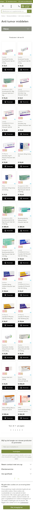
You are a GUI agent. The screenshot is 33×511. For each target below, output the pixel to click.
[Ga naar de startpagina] (11, 6)
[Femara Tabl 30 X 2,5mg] (8, 369)
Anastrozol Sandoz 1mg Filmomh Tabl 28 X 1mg (8, 61)
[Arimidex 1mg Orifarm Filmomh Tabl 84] (24, 113)
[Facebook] (14, 478)
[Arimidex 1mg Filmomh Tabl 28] (24, 81)
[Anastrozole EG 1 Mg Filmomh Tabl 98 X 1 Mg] (8, 81)
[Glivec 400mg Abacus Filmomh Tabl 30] (8, 399)
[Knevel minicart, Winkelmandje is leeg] (22, 6)
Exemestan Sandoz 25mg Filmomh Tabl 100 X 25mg (8, 349)
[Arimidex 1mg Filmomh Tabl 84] (8, 113)
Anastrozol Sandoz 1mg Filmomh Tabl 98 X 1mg (24, 61)
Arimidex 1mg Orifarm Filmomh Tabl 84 (24, 125)
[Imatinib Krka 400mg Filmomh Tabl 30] (24, 399)
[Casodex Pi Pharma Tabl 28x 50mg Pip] (8, 306)
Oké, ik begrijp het (17, 507)
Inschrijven (16, 451)
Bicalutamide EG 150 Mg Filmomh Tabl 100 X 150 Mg (8, 222)
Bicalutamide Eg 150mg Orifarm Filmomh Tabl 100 (23, 220)
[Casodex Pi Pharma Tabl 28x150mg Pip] (24, 306)
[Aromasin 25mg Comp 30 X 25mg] (8, 177)
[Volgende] (22, 430)
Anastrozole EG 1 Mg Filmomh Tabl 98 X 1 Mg (8, 93)
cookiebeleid (24, 502)
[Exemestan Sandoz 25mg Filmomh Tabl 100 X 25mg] (8, 336)
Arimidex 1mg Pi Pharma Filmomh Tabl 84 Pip (8, 157)
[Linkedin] (18, 478)
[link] (11, 430)
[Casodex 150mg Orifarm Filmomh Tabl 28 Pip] (8, 274)
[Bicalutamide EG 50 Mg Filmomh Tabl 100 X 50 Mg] (8, 242)
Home (3, 16)
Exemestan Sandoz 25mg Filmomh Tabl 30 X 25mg (23, 349)
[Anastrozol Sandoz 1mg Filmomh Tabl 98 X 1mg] (24, 49)
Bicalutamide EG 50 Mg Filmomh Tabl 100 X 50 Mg (8, 254)
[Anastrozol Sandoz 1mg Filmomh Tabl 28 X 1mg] (8, 49)
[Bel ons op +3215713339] (19, 6)
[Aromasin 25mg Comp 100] (24, 145)
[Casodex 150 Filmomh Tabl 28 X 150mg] (24, 242)
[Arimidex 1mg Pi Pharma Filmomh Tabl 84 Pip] (8, 145)
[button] (16, 29)
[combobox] (14, 11)
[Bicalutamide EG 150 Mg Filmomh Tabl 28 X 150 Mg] (24, 177)
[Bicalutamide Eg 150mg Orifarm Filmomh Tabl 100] (24, 210)
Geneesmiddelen (12, 16)
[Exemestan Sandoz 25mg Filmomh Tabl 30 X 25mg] (24, 336)
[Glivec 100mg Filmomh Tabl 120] (24, 369)
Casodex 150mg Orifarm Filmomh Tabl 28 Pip (8, 286)
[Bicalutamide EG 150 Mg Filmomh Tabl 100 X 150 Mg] (8, 210)
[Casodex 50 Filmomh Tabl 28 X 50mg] (24, 274)
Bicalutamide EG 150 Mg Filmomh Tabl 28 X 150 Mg (24, 190)
